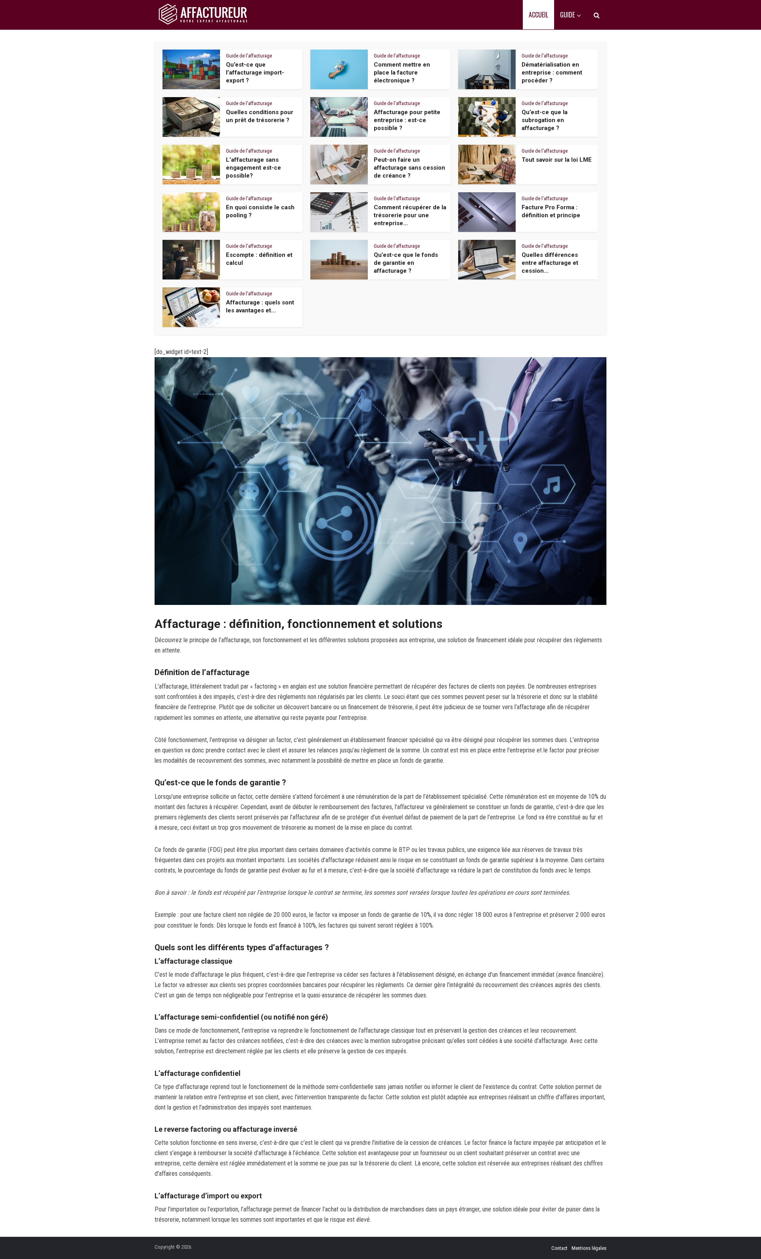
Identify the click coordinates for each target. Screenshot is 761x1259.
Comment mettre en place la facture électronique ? (402, 72)
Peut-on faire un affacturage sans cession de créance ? (409, 168)
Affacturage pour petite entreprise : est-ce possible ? (407, 120)
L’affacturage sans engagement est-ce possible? (253, 168)
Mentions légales (589, 1248)
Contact (559, 1248)
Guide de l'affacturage (249, 56)
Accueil (538, 14)
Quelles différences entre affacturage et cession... (550, 263)
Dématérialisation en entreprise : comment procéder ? (552, 72)
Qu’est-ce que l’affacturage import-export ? (255, 72)
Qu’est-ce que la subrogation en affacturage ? (545, 120)
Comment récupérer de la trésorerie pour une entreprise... (410, 215)
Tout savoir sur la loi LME (557, 159)
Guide (567, 14)
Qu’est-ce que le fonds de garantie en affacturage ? (406, 263)
